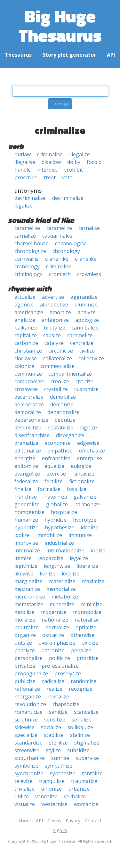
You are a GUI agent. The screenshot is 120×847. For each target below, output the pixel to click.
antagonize (55, 319)
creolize (60, 381)
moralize (24, 619)
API (111, 54)
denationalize (63, 412)
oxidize (90, 642)
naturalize (87, 619)
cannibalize (85, 327)
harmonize (87, 504)
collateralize (57, 358)
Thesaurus (18, 54)
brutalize (54, 327)
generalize (27, 504)
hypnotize (26, 527)
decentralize (29, 396)
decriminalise (30, 197)
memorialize (61, 588)
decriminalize (68, 197)
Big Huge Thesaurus (60, 25)
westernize (54, 804)
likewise (23, 573)
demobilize (63, 396)
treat (50, 177)
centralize (81, 342)
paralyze (24, 650)
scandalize (86, 711)
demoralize (27, 412)
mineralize (62, 604)
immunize (80, 535)
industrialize (59, 542)
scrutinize (26, 719)
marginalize (28, 581)
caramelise (27, 228)
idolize (22, 535)
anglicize (24, 319)
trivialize (24, 788)
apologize (87, 319)
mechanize (27, 588)
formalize (49, 489)
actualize (25, 296)
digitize (88, 427)
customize (86, 389)
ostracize (53, 635)
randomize (83, 681)
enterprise (89, 458)
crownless (89, 274)
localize (70, 573)
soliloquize (80, 727)
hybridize (55, 519)
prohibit (73, 169)
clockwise (25, 358)
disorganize (70, 435)
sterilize (58, 742)
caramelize (59, 228)
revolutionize (30, 704)
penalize (81, 650)
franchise (25, 496)
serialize (82, 719)
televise (23, 781)
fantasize (83, 473)
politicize (59, 658)
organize (25, 635)
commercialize (58, 366)
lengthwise (57, 565)
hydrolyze (84, 519)
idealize (90, 527)
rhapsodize (65, 704)
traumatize (84, 781)
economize (58, 442)
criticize (84, 381)
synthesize (63, 773)
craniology (27, 266)
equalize (54, 465)
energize (25, 458)
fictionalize (82, 481)
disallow (51, 162)
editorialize (27, 450)
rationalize (27, 688)
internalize (27, 550)
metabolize (65, 596)
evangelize (27, 473)
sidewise (24, 727)
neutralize (26, 627)
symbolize (26, 765)
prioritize (87, 658)
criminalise (50, 154)
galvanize (85, 496)
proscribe (25, 177)
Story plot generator (69, 54)
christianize (28, 350)
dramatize (26, 442)
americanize (28, 312)
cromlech (60, 274)
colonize (24, 366)
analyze (86, 312)
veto (67, 177)
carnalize (25, 235)
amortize (60, 312)
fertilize (53, 481)
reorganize (27, 696)
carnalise (89, 228)
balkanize (25, 327)
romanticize (28, 711)
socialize (51, 727)
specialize (25, 734)
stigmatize (86, 742)
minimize (91, 604)
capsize (52, 335)
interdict (47, 169)
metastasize (28, 604)
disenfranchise (32, 435)
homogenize (29, 512)
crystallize (56, 389)
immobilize (49, 535)
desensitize (27, 427)
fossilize (76, 489)
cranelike (86, 258)
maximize (93, 581)
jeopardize (50, 558)
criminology (28, 274)
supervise (87, 757)
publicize (25, 681)
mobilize (24, 611)
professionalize (60, 665)
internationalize (65, 550)
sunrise (60, 757)
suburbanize (29, 757)
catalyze (54, 342)
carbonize (26, 342)
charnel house (31, 243)
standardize (28, 742)
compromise (29, 381)
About (24, 821)
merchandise (29, 596)
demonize (62, 404)
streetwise (26, 750)
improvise (26, 542)
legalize (23, 205)
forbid (94, 162)
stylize (53, 750)
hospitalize (64, 512)
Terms (54, 821)
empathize (60, 450)
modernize (54, 611)
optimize (86, 627)
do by (73, 162)
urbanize (79, 788)
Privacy (73, 821)
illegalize (79, 154)
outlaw (22, 154)
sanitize (58, 711)
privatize (24, 665)
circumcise (60, 350)
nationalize (55, 619)
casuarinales (57, 235)
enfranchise (56, 458)
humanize (26, 519)
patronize (53, 650)
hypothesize (59, 527)
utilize (21, 796)
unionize (51, 788)
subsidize (78, 750)
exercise (56, 473)
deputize (65, 419)
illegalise (24, 162)
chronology (66, 251)
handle (22, 169)
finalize (22, 489)
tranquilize (52, 781)
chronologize (30, 251)
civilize (87, 350)
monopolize (87, 611)
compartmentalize (70, 373)
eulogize (81, 465)
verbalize (75, 796)
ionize (98, 550)
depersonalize (31, 419)
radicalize (53, 681)
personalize (28, 658)
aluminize (86, 304)
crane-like (56, 258)
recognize (80, 688)
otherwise (82, 635)
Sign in (60, 830)
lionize (47, 573)
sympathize (58, 765)
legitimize (25, 565)
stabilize (54, 734)
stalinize (80, 734)
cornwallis (26, 258)
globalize (57, 504)
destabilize (60, 427)
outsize (23, 642)
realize (54, 688)
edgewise (88, 442)
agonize (24, 304)
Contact (93, 821)
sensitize (54, 719)
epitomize (26, 465)
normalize (57, 627)
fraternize (55, 496)
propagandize (31, 673)
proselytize (67, 673)
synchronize (29, 773)
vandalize (46, 796)
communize (28, 373)
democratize (29, 404)
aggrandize (84, 296)
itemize (23, 558)
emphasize (92, 450)
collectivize (91, 358)
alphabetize (54, 304)
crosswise (26, 389)
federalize (26, 481)
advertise (53, 296)
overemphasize (56, 642)
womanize (86, 804)
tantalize (92, 773)
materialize (62, 581)
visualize (24, 804)
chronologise (71, 243)
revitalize (58, 696)
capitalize (25, 335)
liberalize (87, 565)
